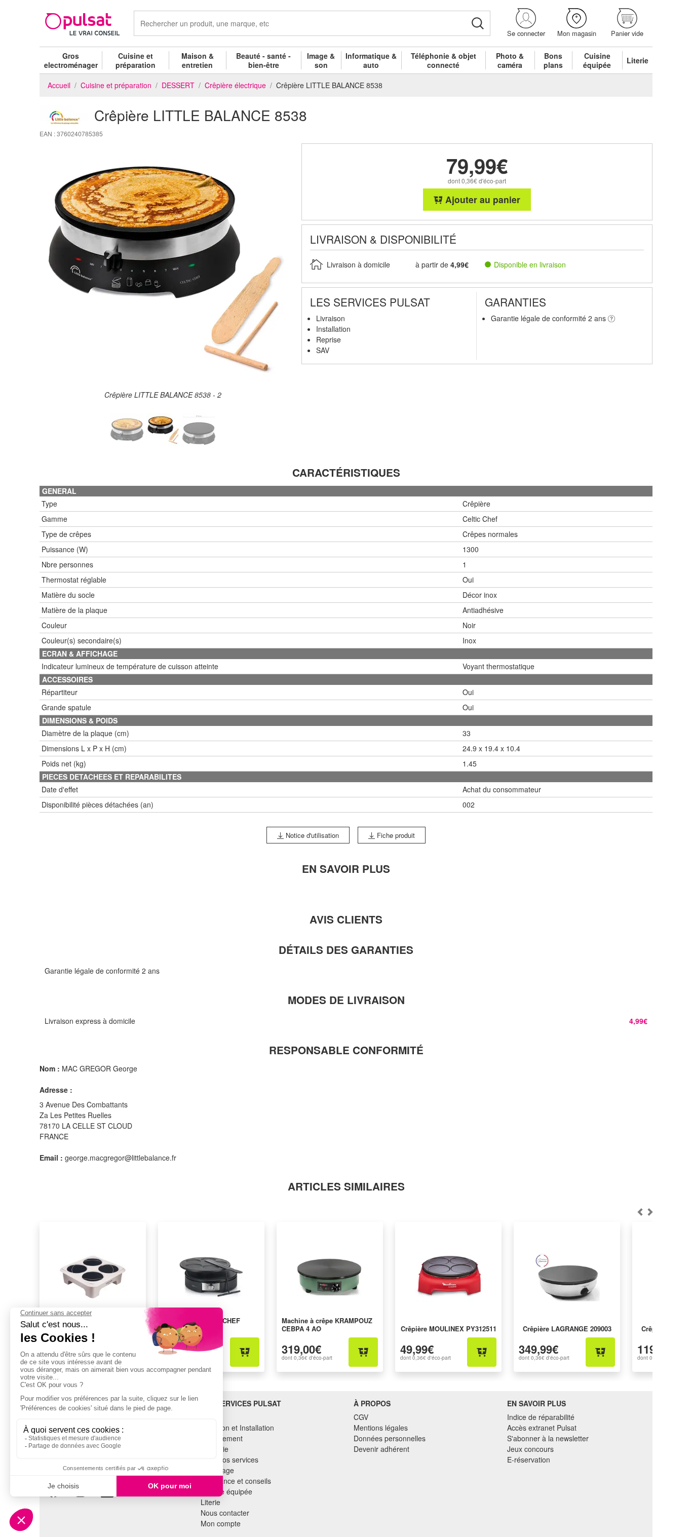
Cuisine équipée (597, 60)
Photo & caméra (510, 60)
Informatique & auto (371, 60)
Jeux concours (530, 1449)
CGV (361, 1417)
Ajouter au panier (481, 199)
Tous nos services (229, 1459)
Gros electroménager (71, 60)
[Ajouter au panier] (244, 1352)
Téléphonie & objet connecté (443, 60)
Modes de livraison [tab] (346, 999)
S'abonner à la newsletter (548, 1438)
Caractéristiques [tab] (346, 472)
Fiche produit (395, 835)
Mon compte (221, 1523)
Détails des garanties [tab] (346, 949)
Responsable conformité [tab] (346, 1050)
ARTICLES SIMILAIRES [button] (346, 1186)
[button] (526, 23)
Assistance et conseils (236, 1481)
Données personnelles (390, 1438)
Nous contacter (225, 1513)
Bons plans (553, 60)
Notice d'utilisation (311, 835)
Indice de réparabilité (540, 1417)
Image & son (321, 60)
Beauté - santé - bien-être (263, 60)
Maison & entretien (197, 60)
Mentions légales (381, 1428)
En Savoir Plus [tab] (346, 868)
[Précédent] (650, 1212)
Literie (637, 60)
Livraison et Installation (237, 1428)
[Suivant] (640, 1212)
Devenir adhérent (381, 1449)
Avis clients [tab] (346, 919)
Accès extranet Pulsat (541, 1428)
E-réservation (528, 1459)
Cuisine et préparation (136, 60)
